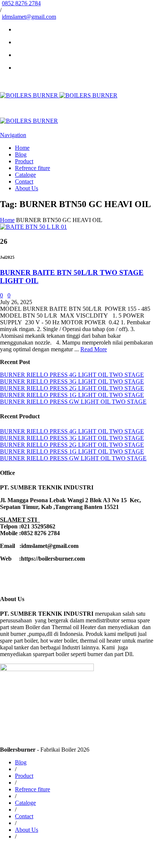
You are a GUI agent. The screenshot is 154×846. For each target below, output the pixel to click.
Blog (21, 154)
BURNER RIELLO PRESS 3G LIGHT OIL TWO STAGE (72, 381)
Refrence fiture (32, 168)
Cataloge (25, 175)
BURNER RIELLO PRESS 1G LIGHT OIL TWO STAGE (72, 395)
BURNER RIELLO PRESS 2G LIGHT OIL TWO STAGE (72, 388)
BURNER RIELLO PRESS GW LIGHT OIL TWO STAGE (73, 401)
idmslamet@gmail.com (29, 16)
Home (22, 148)
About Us (26, 188)
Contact (24, 181)
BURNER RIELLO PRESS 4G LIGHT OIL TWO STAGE (72, 375)
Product (24, 161)
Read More (93, 349)
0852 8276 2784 (21, 3)
